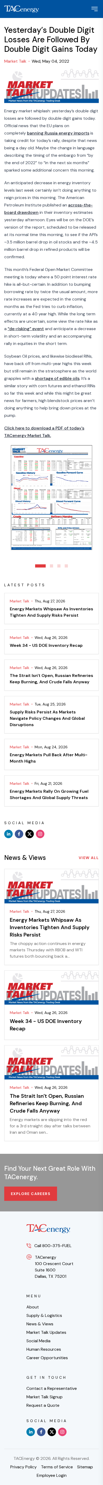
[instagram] (40, 834)
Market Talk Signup (44, 1397)
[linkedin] (8, 834)
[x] (29, 834)
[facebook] (19, 834)
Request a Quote (42, 1405)
